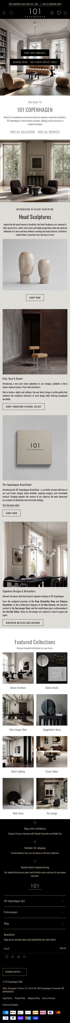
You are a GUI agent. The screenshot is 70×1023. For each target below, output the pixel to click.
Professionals (11, 912)
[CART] (65, 13)
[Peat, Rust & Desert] (35, 341)
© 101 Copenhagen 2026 (13, 981)
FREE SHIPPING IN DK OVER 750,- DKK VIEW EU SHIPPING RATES (35, 4)
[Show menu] (4, 13)
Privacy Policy (20, 998)
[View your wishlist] (59, 13)
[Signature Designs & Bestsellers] (35, 554)
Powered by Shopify (10, 1004)
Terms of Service (48, 998)
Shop (6, 923)
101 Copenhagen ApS (14, 901)
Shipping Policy (34, 998)
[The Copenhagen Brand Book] (35, 447)
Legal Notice (7, 998)
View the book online (11, 505)
